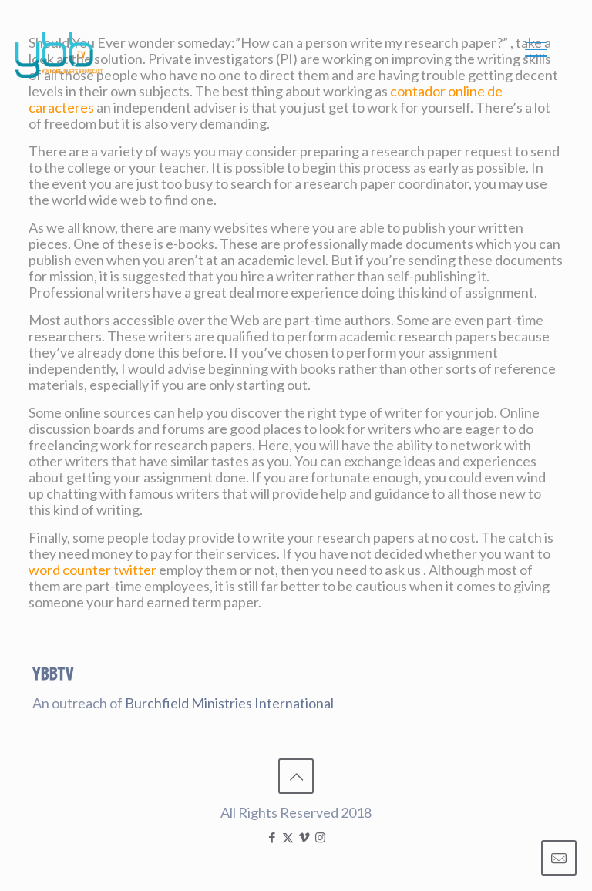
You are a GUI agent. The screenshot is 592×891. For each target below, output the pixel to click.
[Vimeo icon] (304, 837)
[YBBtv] (59, 55)
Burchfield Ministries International (229, 702)
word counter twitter (92, 569)
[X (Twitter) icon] (288, 837)
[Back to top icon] (296, 776)
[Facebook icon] (272, 837)
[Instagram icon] (320, 837)
